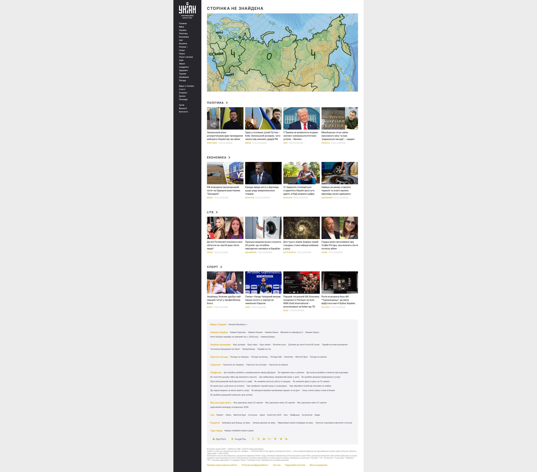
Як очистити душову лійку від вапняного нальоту (233, 377)
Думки (182, 96)
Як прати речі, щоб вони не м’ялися (227, 386)
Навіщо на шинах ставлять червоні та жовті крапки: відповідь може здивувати (336, 190)
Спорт (182, 50)
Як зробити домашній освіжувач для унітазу (231, 395)
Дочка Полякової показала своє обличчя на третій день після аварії (224, 245)
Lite (210, 212)
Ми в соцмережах (318, 465)
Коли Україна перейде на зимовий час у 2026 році (234, 336)
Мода (317, 415)
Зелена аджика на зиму (264, 422)
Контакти (183, 112)
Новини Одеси (312, 332)
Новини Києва (271, 332)
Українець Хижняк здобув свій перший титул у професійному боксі (224, 300)
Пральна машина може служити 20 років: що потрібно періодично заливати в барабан (263, 245)
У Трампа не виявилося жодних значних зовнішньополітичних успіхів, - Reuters (300, 135)
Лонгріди (183, 99)
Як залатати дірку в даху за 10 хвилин (311, 381)
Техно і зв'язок (186, 57)
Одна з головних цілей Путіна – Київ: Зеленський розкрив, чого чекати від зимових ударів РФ (262, 135)
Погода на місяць (259, 357)
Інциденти (184, 67)
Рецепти (215, 422)
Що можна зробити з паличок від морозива (327, 372)
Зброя (182, 64)
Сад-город (216, 430)
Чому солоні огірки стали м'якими (318, 390)
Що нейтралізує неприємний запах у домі (279, 377)
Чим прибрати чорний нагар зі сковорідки (267, 386)
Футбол (326, 307)
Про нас (277, 465)
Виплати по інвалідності (292, 332)
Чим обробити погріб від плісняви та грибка (310, 386)
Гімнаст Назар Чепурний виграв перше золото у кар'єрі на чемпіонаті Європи (263, 300)
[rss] (286, 439)
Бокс (209, 307)
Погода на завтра (318, 357)
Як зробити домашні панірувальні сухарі (321, 377)
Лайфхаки (216, 372)
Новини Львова (255, 332)
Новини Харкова (238, 332)
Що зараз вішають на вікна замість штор (229, 390)
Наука (182, 53)
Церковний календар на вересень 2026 (229, 407)
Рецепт (219, 415)
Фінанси (249, 198)
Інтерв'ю (183, 93)
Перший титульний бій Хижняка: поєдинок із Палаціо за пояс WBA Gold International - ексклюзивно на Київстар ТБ (301, 301)
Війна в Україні (218, 324)
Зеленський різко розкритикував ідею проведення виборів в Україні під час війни (225, 135)
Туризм (182, 74)
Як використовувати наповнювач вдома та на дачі (275, 390)
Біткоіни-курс (279, 344)
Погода (182, 80)
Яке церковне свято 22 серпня (248, 402)
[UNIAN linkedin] (264, 439)
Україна (182, 30)
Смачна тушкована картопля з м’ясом (333, 422)
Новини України (219, 332)
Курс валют (265, 344)
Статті (182, 89)
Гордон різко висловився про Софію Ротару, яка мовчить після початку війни (340, 245)
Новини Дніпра (268, 336)
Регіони (183, 47)
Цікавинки (184, 77)
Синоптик (288, 357)
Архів (181, 105)
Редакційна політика (295, 465)
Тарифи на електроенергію (335, 344)
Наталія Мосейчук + (238, 324)
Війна (181, 27)
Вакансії (183, 108)
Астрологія (289, 252)
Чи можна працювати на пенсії (225, 349)
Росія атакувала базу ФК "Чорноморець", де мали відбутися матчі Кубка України (338, 300)
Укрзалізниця (248, 349)
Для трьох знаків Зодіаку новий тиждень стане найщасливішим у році (300, 245)
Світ (181, 40)
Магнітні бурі (301, 357)
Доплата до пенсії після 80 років (303, 344)
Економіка (184, 37)
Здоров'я (183, 70)
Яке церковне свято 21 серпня (311, 402)
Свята (228, 415)
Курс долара (239, 344)
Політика (183, 33)
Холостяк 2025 (274, 415)
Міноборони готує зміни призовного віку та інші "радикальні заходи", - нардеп (338, 135)
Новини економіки (220, 344)
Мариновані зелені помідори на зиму (295, 422)
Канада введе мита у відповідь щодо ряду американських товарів (262, 190)
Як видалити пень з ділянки (291, 372)
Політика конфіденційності (255, 465)
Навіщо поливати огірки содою (239, 430)
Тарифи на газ (264, 349)
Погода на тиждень (239, 357)
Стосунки (252, 415)
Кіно (286, 415)
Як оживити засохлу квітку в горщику (272, 381)
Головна (183, 23)
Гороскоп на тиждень (233, 364)
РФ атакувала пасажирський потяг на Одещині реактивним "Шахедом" (223, 190)
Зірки (210, 252)
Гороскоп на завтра (278, 364)
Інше (247, 307)
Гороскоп (215, 364)
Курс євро (252, 344)
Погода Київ (276, 357)
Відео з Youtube (186, 86)
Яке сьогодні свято (220, 402)
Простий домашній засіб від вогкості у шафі (231, 381)
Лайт (181, 60)
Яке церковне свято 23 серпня (280, 402)
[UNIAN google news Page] (269, 439)
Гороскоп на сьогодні (256, 364)
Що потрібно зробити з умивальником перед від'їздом (249, 372)
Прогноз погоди (219, 356)
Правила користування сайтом (222, 465)
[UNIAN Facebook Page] (253, 439)
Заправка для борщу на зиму (236, 422)
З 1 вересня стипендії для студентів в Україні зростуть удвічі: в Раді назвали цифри (299, 190)
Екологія (183, 43)
